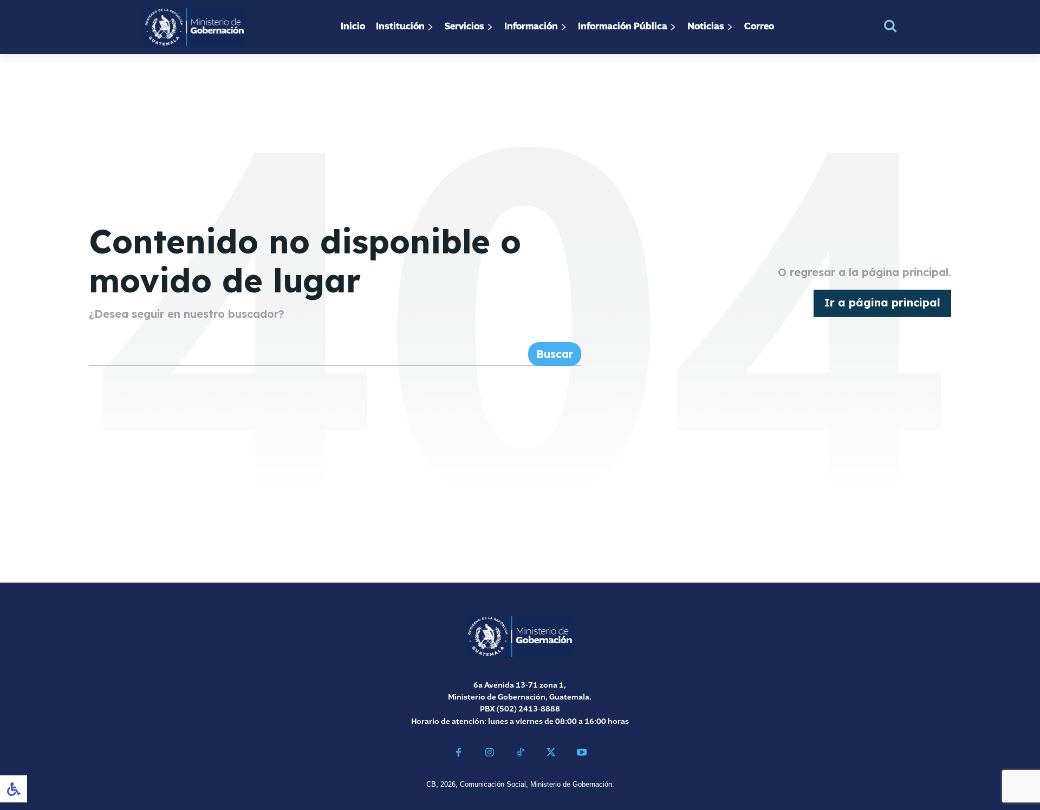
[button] (890, 25)
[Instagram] (489, 754)
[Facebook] (458, 754)
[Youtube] (581, 754)
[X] (550, 754)
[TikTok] (520, 754)
